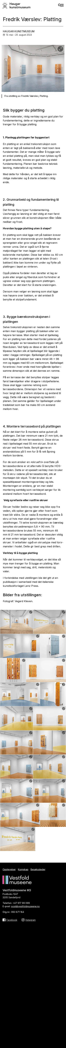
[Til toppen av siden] (62, 1019)
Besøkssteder (38, 869)
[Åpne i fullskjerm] (60, 49)
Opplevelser (9, 869)
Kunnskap (23, 869)
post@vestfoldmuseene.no (25, 906)
